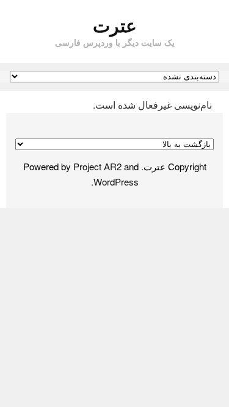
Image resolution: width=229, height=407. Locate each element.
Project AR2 (97, 166)
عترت (115, 25)
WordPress (116, 181)
